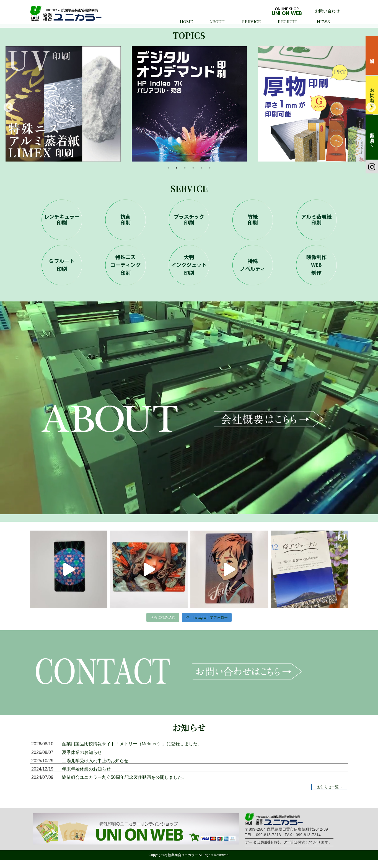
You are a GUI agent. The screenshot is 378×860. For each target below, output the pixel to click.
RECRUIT (287, 21)
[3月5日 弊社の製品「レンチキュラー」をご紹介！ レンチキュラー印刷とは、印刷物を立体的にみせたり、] (149, 569)
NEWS (323, 21)
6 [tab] (210, 168)
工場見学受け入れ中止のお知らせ (95, 760)
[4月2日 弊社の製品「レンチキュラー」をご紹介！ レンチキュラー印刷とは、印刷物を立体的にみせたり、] (68, 569)
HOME (186, 21)
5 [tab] (201, 168)
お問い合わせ (327, 11)
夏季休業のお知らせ (82, 752)
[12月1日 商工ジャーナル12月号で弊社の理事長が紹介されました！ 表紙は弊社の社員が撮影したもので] (309, 569)
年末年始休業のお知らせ (86, 769)
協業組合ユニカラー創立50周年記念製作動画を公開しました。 (124, 777)
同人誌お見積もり (372, 137)
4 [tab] (193, 168)
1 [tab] (168, 168)
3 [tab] (185, 168)
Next (368, 105)
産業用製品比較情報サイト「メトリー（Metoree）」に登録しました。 (132, 743)
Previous (5, 105)
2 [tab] (176, 168)
